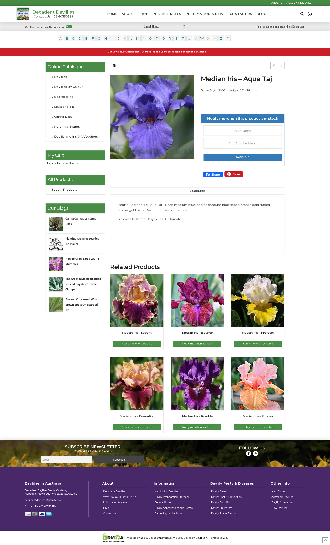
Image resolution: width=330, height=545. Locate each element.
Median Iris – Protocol (258, 332)
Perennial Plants (67, 126)
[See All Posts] (114, 65)
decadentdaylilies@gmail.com (43, 500)
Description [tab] (197, 190)
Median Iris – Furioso (258, 416)
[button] (302, 14)
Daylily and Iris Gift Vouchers (76, 136)
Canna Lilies (63, 116)
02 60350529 (48, 506)
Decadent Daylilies (53, 12)
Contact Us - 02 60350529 (53, 16)
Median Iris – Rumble (197, 416)
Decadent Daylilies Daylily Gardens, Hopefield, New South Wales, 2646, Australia (51, 492)
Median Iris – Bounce (197, 332)
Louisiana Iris (64, 106)
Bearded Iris (63, 96)
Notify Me (242, 157)
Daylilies (60, 77)
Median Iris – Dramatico (137, 416)
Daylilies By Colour (68, 87)
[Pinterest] (255, 453)
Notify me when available (137, 343)
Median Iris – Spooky (137, 332)
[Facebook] (248, 453)
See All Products (64, 189)
